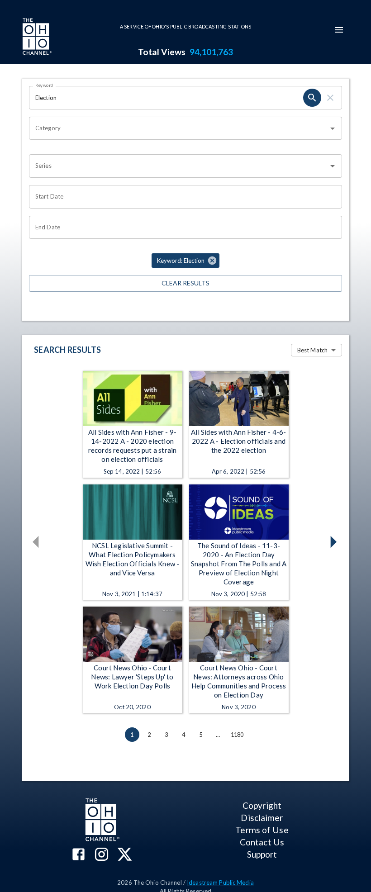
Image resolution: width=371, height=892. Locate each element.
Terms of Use (261, 830)
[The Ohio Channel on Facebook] (78, 855)
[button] (185, 260)
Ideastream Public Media (220, 882)
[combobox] (178, 128)
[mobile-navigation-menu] (339, 30)
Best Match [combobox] (312, 350)
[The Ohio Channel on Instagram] (101, 855)
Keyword (44, 85)
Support (262, 854)
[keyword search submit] (312, 98)
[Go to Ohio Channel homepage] (36, 37)
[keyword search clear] (330, 98)
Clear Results (185, 283)
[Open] (332, 128)
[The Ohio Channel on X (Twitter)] (125, 855)
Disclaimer (262, 817)
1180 (237, 734)
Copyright (262, 805)
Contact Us (262, 842)
